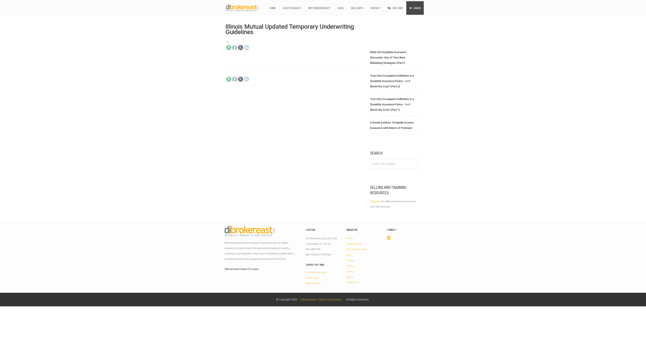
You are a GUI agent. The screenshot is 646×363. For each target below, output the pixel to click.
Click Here (375, 201)
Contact (350, 260)
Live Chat (397, 8)
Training (350, 266)
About (349, 277)
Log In (416, 8)
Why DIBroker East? (356, 249)
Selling (349, 271)
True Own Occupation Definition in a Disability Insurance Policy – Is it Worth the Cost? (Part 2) (392, 81)
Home (349, 238)
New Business (313, 283)
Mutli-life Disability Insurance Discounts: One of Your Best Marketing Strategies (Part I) (388, 58)
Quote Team (312, 277)
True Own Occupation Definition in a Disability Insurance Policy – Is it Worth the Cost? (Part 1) (392, 104)
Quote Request (354, 244)
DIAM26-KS (352, 282)
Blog (348, 255)
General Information (316, 272)
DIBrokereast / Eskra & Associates (242, 8)
